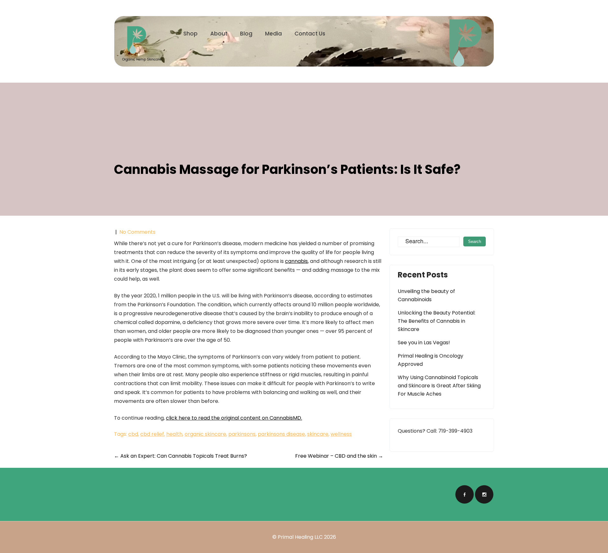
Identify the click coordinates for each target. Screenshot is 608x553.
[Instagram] (484, 494)
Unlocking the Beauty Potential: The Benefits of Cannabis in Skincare (436, 321)
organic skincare (205, 434)
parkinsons (242, 434)
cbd (133, 434)
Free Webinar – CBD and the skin (339, 456)
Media (273, 33)
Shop (190, 33)
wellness (341, 434)
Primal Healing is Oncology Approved (430, 360)
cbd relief (152, 434)
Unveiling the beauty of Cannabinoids (426, 295)
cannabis (296, 261)
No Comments (137, 232)
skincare (317, 434)
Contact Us (309, 33)
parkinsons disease (281, 434)
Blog (246, 33)
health (174, 434)
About (218, 33)
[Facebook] (464, 494)
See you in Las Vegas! (424, 342)
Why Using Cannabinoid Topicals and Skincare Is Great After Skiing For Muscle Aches (439, 385)
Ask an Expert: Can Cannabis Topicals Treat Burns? (180, 456)
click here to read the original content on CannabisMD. (234, 418)
